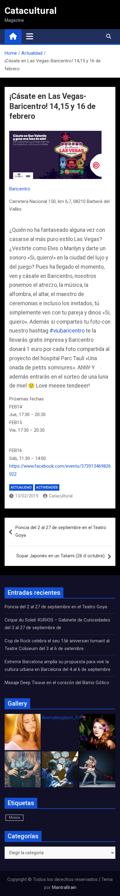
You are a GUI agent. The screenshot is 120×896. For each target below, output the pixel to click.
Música (14, 818)
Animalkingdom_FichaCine (68, 717)
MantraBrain (64, 887)
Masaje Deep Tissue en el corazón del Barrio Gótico (57, 682)
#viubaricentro (67, 331)
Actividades (47, 487)
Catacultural (31, 10)
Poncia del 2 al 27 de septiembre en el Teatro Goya (60, 531)
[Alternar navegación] (30, 36)
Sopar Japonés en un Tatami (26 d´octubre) (60, 556)
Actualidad (21, 487)
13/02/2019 (26, 495)
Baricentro (19, 189)
